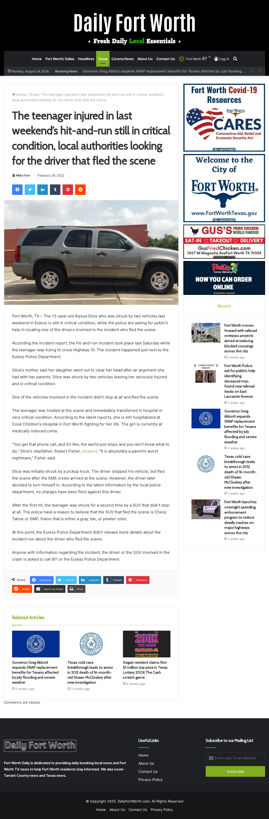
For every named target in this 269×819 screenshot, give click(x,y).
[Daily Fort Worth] (134, 28)
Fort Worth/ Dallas (59, 59)
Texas (103, 59)
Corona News (122, 59)
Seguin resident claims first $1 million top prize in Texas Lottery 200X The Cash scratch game (145, 670)
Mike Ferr (23, 175)
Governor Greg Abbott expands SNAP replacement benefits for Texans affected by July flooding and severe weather (35, 672)
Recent (224, 306)
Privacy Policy (150, 780)
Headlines (86, 59)
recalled (89, 451)
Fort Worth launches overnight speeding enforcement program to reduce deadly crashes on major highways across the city (240, 517)
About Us (145, 59)
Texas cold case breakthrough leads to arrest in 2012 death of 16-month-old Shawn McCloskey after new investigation (90, 672)
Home (37, 59)
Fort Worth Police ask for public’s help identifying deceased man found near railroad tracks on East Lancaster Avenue (239, 381)
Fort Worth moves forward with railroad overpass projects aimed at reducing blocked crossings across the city (240, 338)
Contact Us (165, 59)
